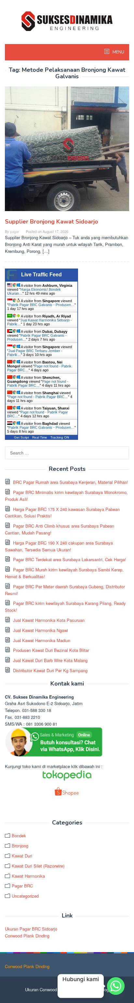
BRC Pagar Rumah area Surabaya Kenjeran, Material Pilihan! (70, 482)
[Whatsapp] (116, 986)
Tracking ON (59, 437)
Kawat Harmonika (28, 876)
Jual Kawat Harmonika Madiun (41, 640)
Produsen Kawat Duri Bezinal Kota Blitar (51, 650)
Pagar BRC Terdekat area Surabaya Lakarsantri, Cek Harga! (69, 559)
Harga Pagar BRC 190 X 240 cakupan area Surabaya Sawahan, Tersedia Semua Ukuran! (59, 546)
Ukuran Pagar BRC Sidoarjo (31, 929)
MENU (118, 52)
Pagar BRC (22, 886)
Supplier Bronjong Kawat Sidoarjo (51, 221)
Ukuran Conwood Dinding (48, 989)
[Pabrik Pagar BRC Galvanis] (67, 20)
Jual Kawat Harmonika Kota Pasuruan (49, 620)
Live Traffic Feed (41, 274)
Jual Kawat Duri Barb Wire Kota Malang (50, 660)
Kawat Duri (22, 856)
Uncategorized (25, 896)
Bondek (19, 835)
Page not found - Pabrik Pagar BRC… (37, 383)
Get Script (21, 437)
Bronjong (20, 845)
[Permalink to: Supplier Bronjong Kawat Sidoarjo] (67, 151)
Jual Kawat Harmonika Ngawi (40, 630)
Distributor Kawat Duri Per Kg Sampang (50, 670)
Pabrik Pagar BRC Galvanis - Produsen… (41, 305)
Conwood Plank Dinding (27, 936)
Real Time (39, 437)
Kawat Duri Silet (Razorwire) (38, 866)
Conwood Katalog (92, 989)
